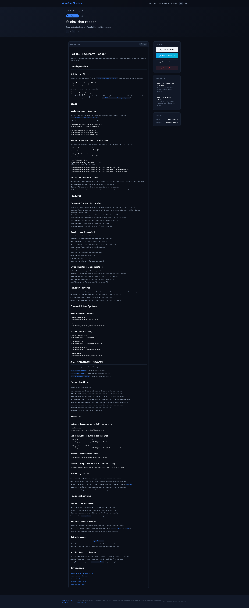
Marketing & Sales (72, 16)
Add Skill (174, 3)
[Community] (186, 3)
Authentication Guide (78, 581)
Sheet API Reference (78, 584)
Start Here (152, 3)
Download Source (168, 62)
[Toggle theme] (181, 3)
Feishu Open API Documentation (82, 573)
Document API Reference (79, 576)
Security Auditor (163, 3)
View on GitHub (168, 49)
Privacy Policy (177, 601)
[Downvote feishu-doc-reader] (73, 31)
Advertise (65, 602)
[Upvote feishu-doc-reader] (67, 31)
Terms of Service (167, 601)
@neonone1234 (81, 602)
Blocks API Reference (78, 579)
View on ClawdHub (168, 56)
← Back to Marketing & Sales (76, 11)
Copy (144, 44)
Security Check (168, 68)
